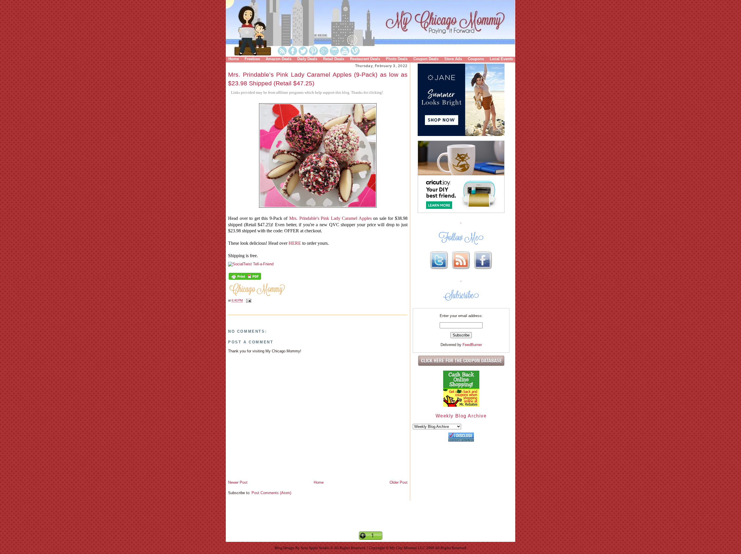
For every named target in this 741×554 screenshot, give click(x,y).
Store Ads (453, 59)
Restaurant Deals (365, 59)
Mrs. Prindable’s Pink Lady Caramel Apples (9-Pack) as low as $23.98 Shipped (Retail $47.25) (318, 78)
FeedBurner (472, 345)
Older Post (399, 482)
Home (233, 59)
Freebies (252, 59)
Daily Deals (307, 59)
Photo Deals (397, 59)
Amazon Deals (278, 59)
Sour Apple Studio (315, 548)
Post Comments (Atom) (271, 493)
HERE (295, 243)
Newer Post (237, 482)
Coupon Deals (426, 59)
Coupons (476, 59)
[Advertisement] (370, 520)
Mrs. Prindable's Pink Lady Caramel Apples (330, 218)
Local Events (501, 59)
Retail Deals (333, 59)
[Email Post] (248, 300)
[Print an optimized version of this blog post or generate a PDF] (245, 279)
